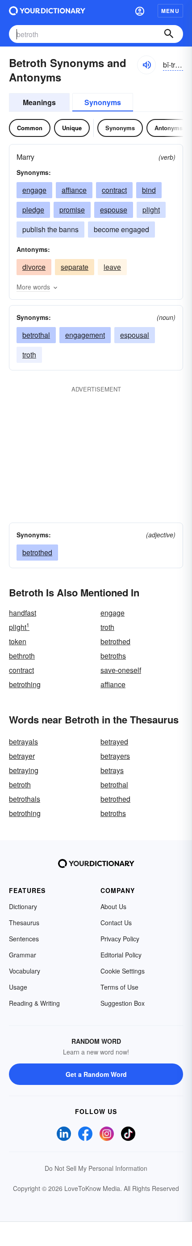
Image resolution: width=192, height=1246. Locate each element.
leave (112, 267)
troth (29, 354)
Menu (170, 11)
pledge (33, 209)
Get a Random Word (96, 1074)
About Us (113, 906)
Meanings (39, 102)
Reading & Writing (34, 1003)
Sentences (24, 938)
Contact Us (116, 922)
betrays (112, 770)
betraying (23, 770)
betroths (113, 656)
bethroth (22, 656)
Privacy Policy (119, 938)
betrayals (23, 741)
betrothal (36, 335)
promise (72, 209)
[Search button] (168, 34)
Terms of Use (119, 986)
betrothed (37, 552)
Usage (18, 986)
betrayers (115, 756)
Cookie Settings (122, 970)
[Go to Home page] (47, 10)
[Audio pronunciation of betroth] (146, 64)
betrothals (24, 799)
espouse (113, 209)
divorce (34, 267)
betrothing (25, 684)
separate (74, 267)
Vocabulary (24, 970)
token (17, 641)
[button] (139, 10)
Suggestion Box (122, 1003)
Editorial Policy (121, 954)
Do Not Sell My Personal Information (96, 1168)
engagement (85, 335)
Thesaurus (24, 922)
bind (149, 190)
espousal (134, 335)
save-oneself (120, 670)
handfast (22, 613)
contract (114, 190)
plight (151, 209)
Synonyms (102, 102)
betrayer (22, 756)
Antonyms (168, 127)
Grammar (22, 954)
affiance (74, 190)
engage (34, 190)
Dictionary (23, 906)
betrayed (114, 741)
